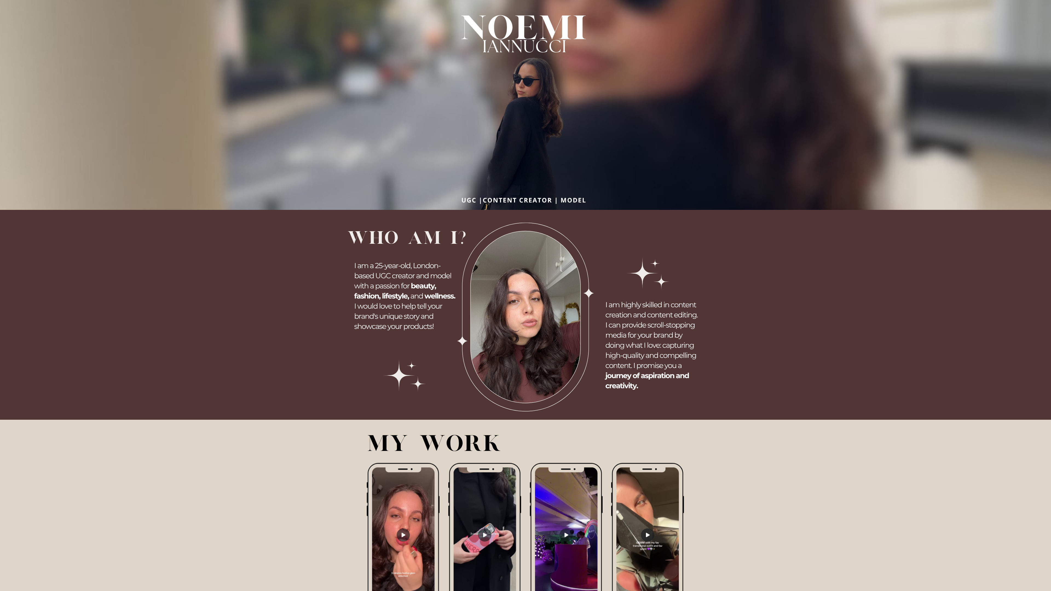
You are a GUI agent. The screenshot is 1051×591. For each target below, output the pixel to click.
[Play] (484, 535)
